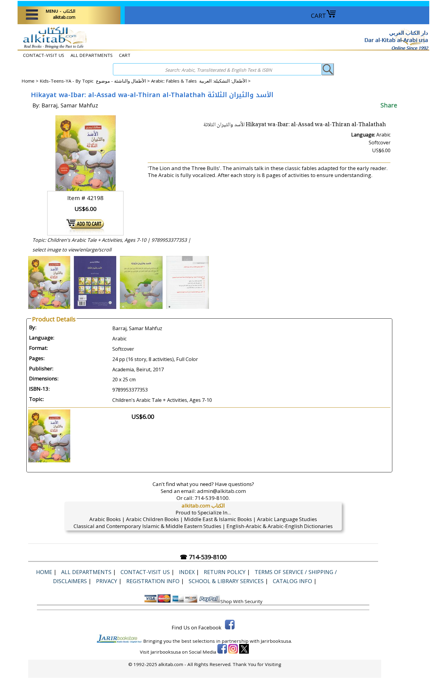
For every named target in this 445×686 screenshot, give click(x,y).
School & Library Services (226, 581)
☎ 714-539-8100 (203, 557)
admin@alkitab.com (221, 490)
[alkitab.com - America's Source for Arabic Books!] (53, 48)
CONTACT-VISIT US (43, 55)
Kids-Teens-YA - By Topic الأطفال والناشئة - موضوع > (95, 81)
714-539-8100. (212, 497)
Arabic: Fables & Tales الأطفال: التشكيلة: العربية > (201, 81)
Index (187, 572)
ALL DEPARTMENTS (92, 55)
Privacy (106, 581)
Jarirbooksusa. (276, 641)
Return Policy (225, 572)
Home (28, 81)
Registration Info (153, 581)
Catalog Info (292, 581)
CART (318, 15)
